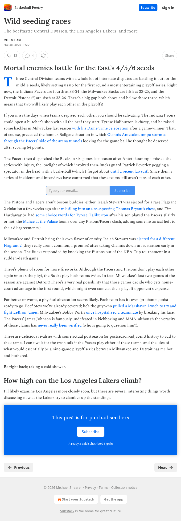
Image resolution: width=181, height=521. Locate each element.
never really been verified (60, 325)
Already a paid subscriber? (91, 444)
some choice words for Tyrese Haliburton (72, 215)
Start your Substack (78, 499)
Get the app (113, 499)
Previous (21, 467)
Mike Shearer (13, 40)
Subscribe (148, 7)
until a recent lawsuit (128, 171)
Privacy (90, 487)
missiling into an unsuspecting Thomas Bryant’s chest (108, 209)
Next (162, 467)
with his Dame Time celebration (99, 128)
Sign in (168, 7)
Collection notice (124, 487)
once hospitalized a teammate (112, 312)
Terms (103, 487)
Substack (67, 511)
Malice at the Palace (40, 221)
